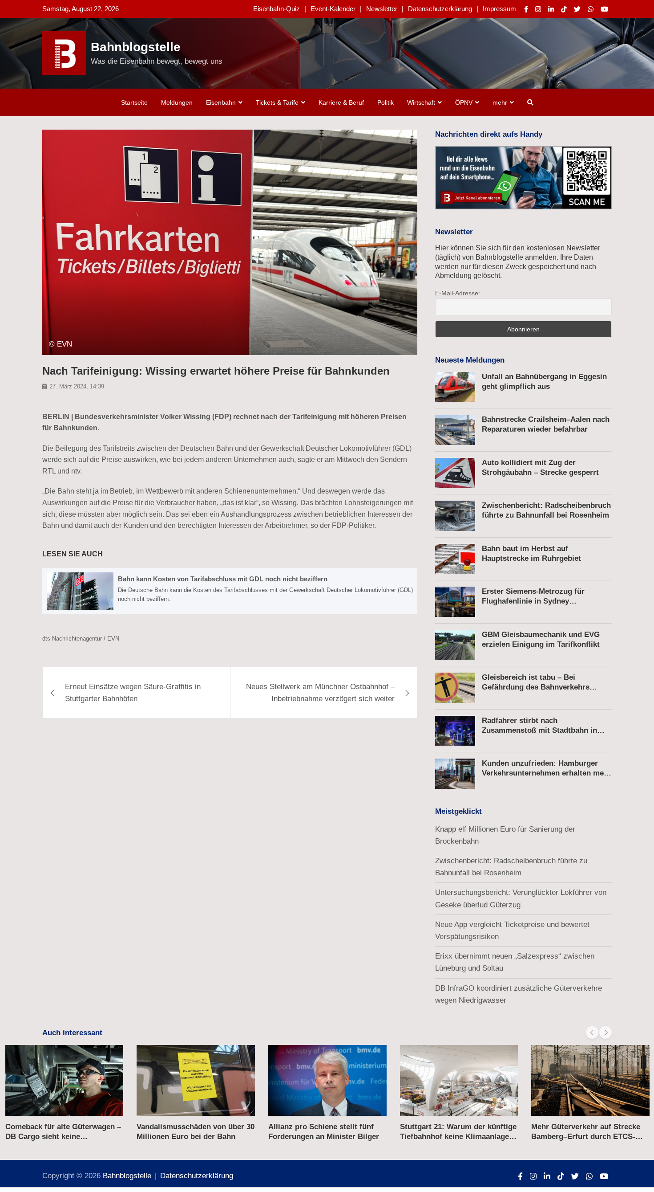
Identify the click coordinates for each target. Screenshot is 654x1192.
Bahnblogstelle (136, 47)
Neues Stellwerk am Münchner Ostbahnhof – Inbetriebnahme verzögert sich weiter (320, 692)
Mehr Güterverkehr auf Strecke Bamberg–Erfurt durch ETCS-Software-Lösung (585, 1137)
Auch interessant (72, 1033)
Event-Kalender (333, 8)
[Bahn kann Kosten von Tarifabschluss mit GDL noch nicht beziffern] (229, 591)
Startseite (134, 102)
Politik (385, 102)
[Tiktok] (563, 9)
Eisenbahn (221, 102)
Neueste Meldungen (470, 360)
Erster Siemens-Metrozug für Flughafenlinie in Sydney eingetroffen (533, 601)
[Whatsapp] (590, 9)
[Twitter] (577, 9)
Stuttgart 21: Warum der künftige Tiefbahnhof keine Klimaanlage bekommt (458, 1137)
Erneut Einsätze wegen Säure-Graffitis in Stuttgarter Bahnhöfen (133, 692)
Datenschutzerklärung (440, 8)
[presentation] (592, 1032)
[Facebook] (526, 9)
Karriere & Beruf (341, 102)
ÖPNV (463, 102)
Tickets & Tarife (277, 102)
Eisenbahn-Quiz (276, 8)
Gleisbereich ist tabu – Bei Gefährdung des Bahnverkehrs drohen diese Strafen (535, 687)
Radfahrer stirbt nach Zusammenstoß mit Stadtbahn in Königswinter (539, 730)
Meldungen (177, 102)
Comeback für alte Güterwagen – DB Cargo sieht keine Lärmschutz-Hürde (63, 1137)
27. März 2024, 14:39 (76, 387)
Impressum (499, 8)
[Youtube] (604, 9)
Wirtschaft (421, 102)
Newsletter (381, 8)
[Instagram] (538, 9)
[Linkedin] (551, 9)
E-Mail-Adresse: (457, 293)
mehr (500, 102)
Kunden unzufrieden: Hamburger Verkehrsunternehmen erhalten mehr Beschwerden (546, 773)
